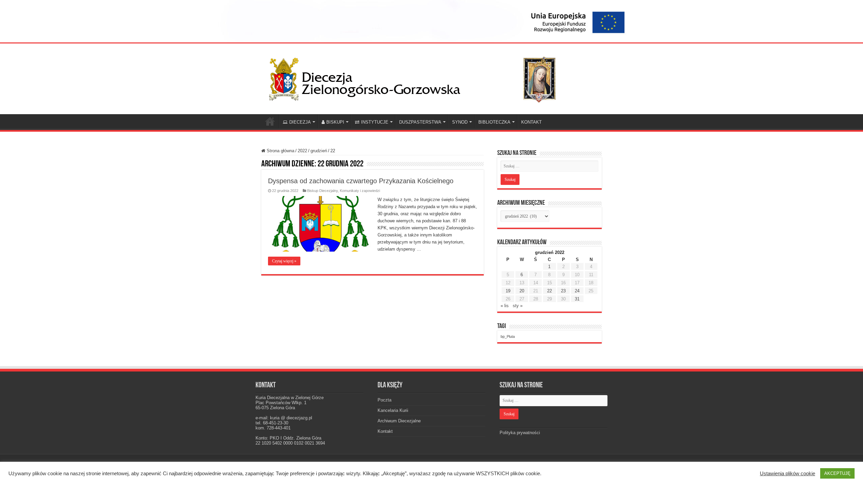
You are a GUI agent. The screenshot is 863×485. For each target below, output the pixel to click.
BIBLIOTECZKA (494, 122)
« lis (505, 305)
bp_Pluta (508, 336)
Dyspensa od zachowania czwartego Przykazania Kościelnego (360, 181)
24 (577, 290)
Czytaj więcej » (284, 261)
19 (508, 290)
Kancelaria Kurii (393, 410)
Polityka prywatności (520, 432)
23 (563, 290)
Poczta (384, 399)
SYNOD (460, 122)
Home (270, 121)
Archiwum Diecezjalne (399, 420)
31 (577, 298)
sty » (518, 305)
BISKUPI (335, 122)
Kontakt (385, 431)
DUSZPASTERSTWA (420, 122)
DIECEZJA (300, 122)
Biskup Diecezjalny (322, 191)
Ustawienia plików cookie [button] (787, 473)
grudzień (318, 150)
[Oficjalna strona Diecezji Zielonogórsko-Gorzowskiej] (418, 77)
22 (549, 290)
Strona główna (279, 150)
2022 (302, 150)
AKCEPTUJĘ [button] (837, 473)
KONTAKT (531, 122)
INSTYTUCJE (374, 122)
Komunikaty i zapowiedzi (360, 191)
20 (521, 290)
